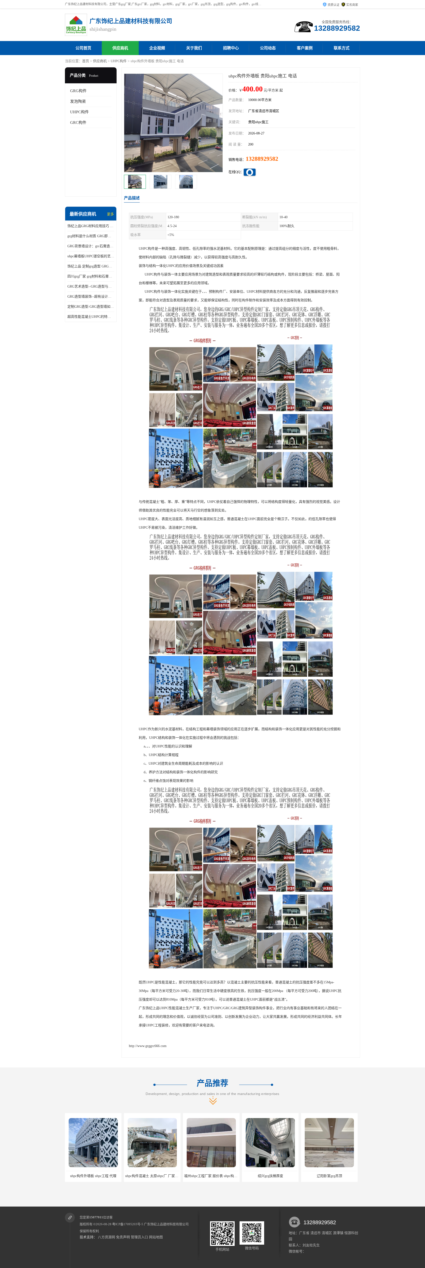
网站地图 (156, 1237)
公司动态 (268, 48)
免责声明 (123, 1237)
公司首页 (83, 48)
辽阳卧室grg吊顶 (219, 1176)
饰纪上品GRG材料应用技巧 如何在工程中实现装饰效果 (90, 226)
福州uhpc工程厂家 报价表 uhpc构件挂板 (104, 1176)
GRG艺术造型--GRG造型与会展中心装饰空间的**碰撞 (90, 286)
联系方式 (341, 48)
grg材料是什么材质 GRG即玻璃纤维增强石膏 (90, 236)
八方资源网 (106, 1237)
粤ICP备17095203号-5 (127, 1224)
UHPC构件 (119, 61)
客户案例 (305, 48)
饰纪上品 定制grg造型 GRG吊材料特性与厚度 (90, 266)
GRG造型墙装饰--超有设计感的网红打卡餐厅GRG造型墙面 (90, 296)
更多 (110, 214)
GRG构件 (78, 91)
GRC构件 (78, 122)
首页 (85, 61)
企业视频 (157, 48)
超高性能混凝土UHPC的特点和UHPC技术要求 (90, 317)
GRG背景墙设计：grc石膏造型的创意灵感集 (90, 246)
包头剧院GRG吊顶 (278, 1176)
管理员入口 (139, 1237)
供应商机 (120, 48)
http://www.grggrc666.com (148, 1046)
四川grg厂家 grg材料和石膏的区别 (90, 276)
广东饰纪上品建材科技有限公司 (166, 1224)
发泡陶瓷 (78, 101)
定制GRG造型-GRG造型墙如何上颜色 (90, 306)
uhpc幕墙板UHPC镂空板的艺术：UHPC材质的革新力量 (90, 256)
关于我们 (194, 48)
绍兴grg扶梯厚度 (160, 1176)
